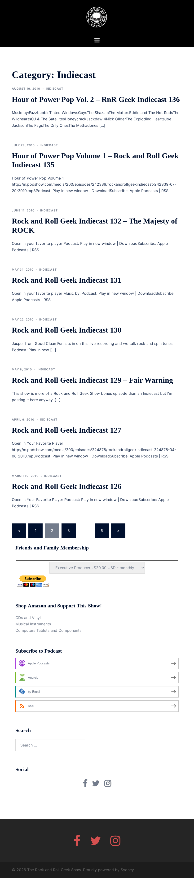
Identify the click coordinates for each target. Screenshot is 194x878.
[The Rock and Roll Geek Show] (97, 18)
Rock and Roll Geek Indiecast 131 (66, 280)
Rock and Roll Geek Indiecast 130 (66, 330)
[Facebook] (77, 843)
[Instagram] (115, 843)
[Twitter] (95, 843)
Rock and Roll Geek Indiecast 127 (66, 430)
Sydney (127, 869)
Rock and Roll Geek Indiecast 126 (66, 486)
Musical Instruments (33, 624)
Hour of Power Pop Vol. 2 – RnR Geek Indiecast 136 (96, 99)
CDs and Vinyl (28, 617)
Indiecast (54, 88)
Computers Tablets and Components (48, 630)
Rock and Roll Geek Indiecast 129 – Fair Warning (92, 380)
